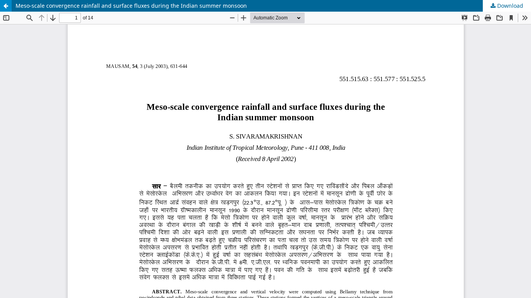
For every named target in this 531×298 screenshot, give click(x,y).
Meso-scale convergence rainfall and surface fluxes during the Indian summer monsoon (131, 5)
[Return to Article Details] (6, 6)
